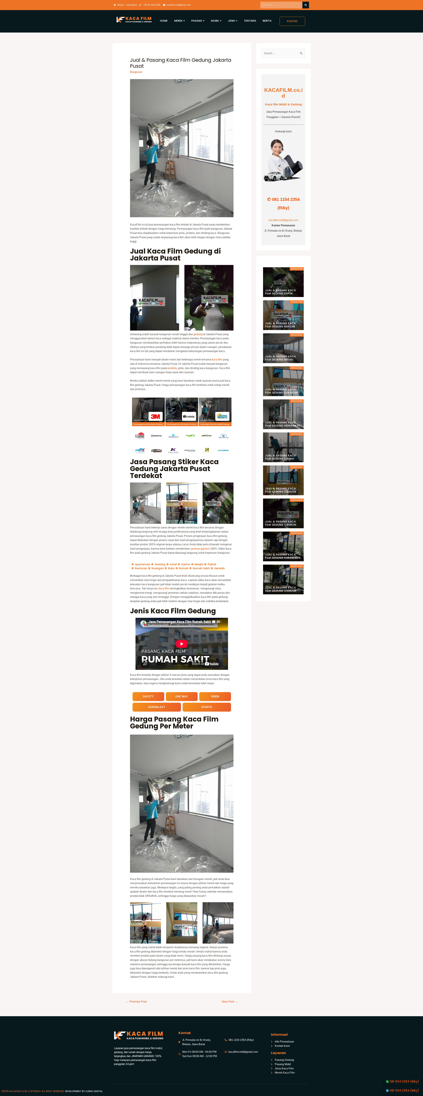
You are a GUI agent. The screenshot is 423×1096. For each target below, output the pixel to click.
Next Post (230, 1001)
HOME (164, 21)
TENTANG (250, 21)
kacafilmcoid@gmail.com (283, 220)
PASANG (196, 21)
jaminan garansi (200, 548)
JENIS (231, 21)
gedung (198, 334)
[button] (292, 21)
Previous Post (136, 1001)
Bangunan (136, 72)
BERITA (267, 21)
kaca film (217, 359)
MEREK (178, 21)
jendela (172, 368)
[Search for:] (283, 53)
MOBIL (215, 21)
